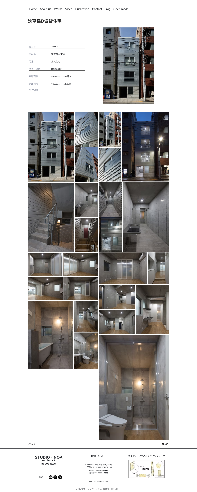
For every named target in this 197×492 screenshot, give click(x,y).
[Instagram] (60, 477)
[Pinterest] (55, 477)
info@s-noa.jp (102, 470)
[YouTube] (50, 477)
